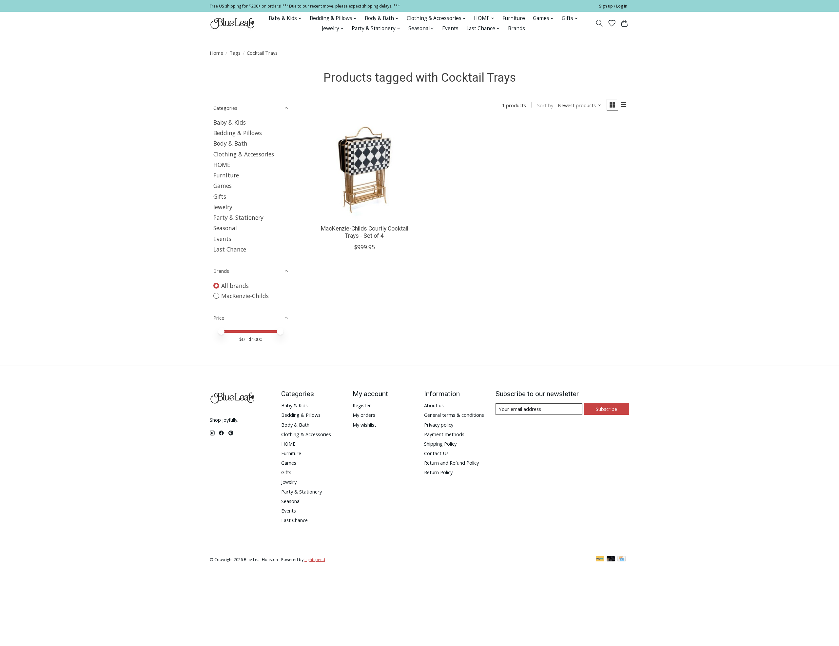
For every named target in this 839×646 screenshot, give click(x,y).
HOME (221, 165)
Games (222, 186)
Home (216, 53)
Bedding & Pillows (237, 133)
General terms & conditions (454, 415)
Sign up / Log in (613, 6)
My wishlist (364, 424)
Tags (235, 53)
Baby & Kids (229, 122)
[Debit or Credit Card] (611, 559)
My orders (364, 415)
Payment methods (444, 434)
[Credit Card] (621, 559)
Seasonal (225, 228)
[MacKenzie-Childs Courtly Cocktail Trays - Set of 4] (364, 170)
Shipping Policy (440, 443)
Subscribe (606, 409)
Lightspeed (314, 559)
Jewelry (222, 207)
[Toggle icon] (599, 23)
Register (362, 405)
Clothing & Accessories (243, 154)
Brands (516, 28)
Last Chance (229, 249)
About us (434, 405)
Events (450, 28)
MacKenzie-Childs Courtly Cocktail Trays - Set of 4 (364, 232)
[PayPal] (600, 559)
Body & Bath (230, 143)
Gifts (219, 196)
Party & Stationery (238, 217)
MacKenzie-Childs (245, 296)
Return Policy (438, 472)
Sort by (545, 105)
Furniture (513, 18)
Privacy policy (438, 424)
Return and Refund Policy (451, 462)
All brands (235, 286)
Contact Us (436, 453)
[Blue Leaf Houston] (233, 23)
